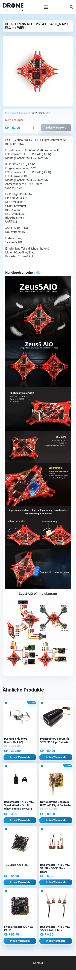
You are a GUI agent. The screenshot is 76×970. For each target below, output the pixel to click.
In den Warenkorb (55, 127)
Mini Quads (10, 113)
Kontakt (38, 963)
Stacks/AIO (24, 113)
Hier (39, 272)
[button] (46, 7)
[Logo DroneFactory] (13, 7)
